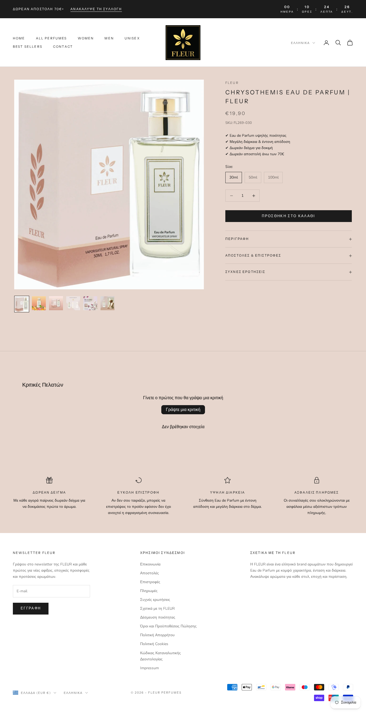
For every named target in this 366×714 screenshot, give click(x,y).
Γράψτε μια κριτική (183, 410)
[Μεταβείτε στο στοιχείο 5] (90, 303)
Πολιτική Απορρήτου (157, 635)
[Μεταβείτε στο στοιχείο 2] (38, 303)
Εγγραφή (31, 608)
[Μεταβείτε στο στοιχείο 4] (73, 303)
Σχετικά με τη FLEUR (157, 608)
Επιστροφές (150, 581)
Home (19, 38)
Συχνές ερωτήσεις (155, 599)
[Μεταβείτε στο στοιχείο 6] (107, 303)
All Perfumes (51, 38)
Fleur (232, 83)
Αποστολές (149, 573)
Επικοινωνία (150, 564)
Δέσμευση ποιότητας (157, 617)
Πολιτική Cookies (154, 643)
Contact (63, 47)
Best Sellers (27, 47)
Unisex (132, 38)
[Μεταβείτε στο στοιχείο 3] (56, 303)
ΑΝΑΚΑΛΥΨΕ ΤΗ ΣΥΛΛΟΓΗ (96, 9)
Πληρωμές (149, 590)
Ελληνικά (300, 43)
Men (109, 38)
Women (86, 38)
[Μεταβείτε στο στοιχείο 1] (21, 304)
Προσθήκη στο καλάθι (288, 216)
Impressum (149, 668)
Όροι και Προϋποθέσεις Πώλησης (168, 626)
